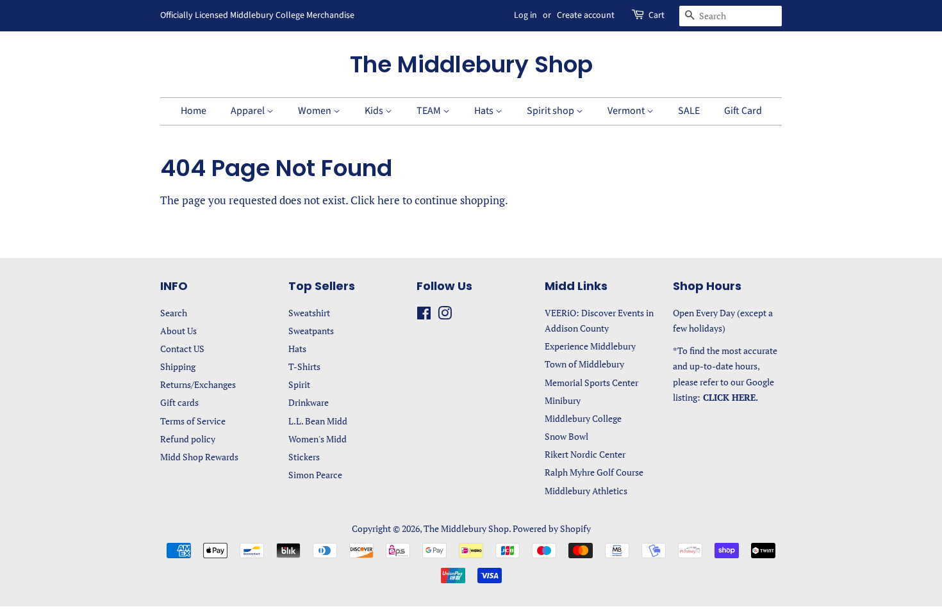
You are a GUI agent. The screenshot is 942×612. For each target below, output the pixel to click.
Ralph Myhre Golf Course (594, 472)
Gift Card (743, 111)
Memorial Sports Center (591, 382)
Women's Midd (317, 439)
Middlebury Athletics (586, 491)
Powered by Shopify (552, 528)
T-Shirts (304, 366)
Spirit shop (551, 111)
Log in (525, 15)
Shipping (177, 366)
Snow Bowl (566, 436)
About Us (178, 331)
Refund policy (187, 439)
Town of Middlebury (584, 364)
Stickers (304, 457)
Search (173, 313)
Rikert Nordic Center (585, 454)
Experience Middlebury (590, 346)
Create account (586, 15)
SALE (689, 111)
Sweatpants (311, 331)
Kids (375, 111)
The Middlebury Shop (471, 64)
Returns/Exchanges (198, 384)
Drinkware (308, 402)
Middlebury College (583, 418)
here (388, 200)
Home (193, 111)
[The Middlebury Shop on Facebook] (424, 315)
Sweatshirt (309, 313)
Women (315, 111)
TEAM (430, 111)
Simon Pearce (315, 475)
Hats (484, 111)
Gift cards (179, 402)
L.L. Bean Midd (317, 421)
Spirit (299, 384)
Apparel (249, 111)
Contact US (182, 348)
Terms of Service (193, 421)
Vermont (627, 111)
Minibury (563, 400)
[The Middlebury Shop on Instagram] (445, 315)
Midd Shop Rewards (199, 457)
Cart (657, 15)
